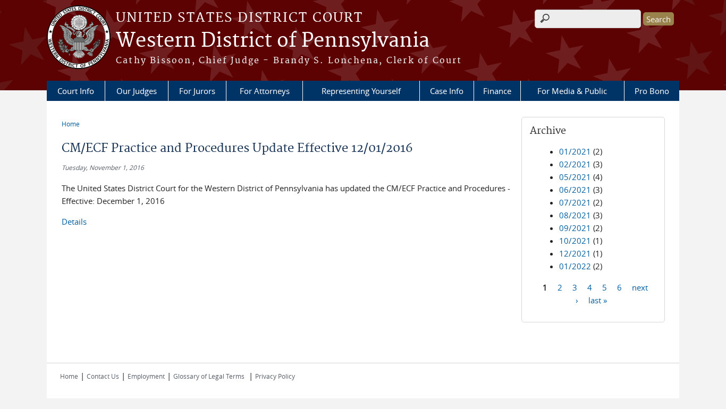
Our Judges (136, 91)
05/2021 (575, 177)
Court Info (75, 91)
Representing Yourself (361, 91)
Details (74, 221)
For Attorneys (265, 91)
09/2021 (575, 228)
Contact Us (103, 376)
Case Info (446, 91)
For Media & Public (572, 91)
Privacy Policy (275, 376)
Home (71, 124)
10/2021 (575, 240)
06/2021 (575, 189)
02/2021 (575, 164)
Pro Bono (652, 91)
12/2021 (575, 253)
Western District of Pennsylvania (272, 41)
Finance (497, 91)
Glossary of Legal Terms (208, 376)
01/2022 (575, 266)
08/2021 (575, 215)
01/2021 (575, 151)
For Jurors (197, 91)
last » (597, 299)
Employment (146, 376)
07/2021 (575, 202)
